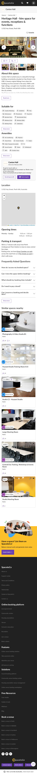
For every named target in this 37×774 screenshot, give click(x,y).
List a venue (5, 637)
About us (4, 571)
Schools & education (8, 627)
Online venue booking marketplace (12, 687)
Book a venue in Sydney (9, 735)
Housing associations (8, 618)
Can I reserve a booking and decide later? (15, 293)
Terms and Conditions (8, 580)
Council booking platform (9, 673)
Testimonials (5, 589)
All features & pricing (8, 665)
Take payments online (8, 656)
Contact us (5, 599)
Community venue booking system (12, 678)
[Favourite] (33, 313)
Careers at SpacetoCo (8, 594)
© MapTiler (16, 225)
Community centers (7, 613)
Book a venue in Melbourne (10, 739)
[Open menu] (33, 3)
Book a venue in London (9, 744)
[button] (22, 3)
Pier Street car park (25, 254)
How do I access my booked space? (15, 267)
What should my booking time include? (16, 280)
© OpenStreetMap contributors (27, 225)
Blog (3, 711)
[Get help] (33, 764)
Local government (7, 609)
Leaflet (11, 225)
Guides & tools (6, 702)
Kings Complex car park (24, 251)
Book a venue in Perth (8, 721)
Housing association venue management (13, 683)
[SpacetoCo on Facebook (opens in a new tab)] (3, 753)
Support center (6, 576)
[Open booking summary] (27, 3)
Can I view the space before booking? (16, 274)
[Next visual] (33, 47)
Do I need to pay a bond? (11, 286)
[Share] (30, 313)
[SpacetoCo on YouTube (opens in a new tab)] (6, 753)
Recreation (5, 631)
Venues (4, 622)
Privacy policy (5, 585)
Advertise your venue (8, 660)
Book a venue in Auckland (9, 730)
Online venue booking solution (10, 651)
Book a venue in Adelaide (9, 726)
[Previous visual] (4, 47)
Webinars (4, 706)
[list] (18, 585)
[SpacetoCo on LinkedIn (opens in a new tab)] (10, 753)
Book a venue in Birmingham (10, 748)
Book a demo (5, 641)
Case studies (5, 697)
